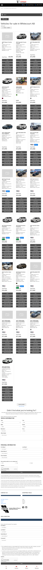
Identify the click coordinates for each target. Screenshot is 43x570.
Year (23, 420)
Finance (23, 502)
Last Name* (24, 447)
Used (23, 499)
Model (23, 424)
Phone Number (4, 455)
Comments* (3, 538)
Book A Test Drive (7, 72)
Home (2, 8)
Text (17, 463)
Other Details (3, 433)
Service (23, 500)
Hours (2, 502)
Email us (2, 500)
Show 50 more (21, 406)
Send (21, 472)
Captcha (2, 465)
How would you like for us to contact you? (9, 461)
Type (2, 420)
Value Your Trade (7, 70)
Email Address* (4, 451)
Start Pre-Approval (7, 67)
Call (2, 463)
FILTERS (5, 19)
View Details (7, 65)
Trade (23, 503)
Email (32, 463)
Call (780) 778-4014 (4, 499)
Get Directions (3, 503)
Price (23, 428)
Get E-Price (7, 62)
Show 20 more (21, 404)
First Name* (3, 447)
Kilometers (3, 428)
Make (2, 424)
